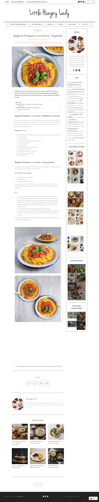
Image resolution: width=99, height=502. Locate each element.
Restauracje (72, 24)
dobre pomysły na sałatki (74, 100)
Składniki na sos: (21, 105)
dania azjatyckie (73, 82)
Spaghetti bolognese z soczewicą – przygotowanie (27, 107)
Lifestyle (85, 24)
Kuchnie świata (37, 24)
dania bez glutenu (19, 42)
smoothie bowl (70, 133)
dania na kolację (32, 366)
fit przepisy (49, 366)
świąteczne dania (71, 140)
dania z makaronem (78, 98)
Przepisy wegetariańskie (18, 24)
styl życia (75, 133)
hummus (77, 103)
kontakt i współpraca (17, 1)
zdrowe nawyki (80, 138)
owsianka (70, 107)
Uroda (61, 24)
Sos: (18, 110)
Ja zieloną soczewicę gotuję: (23, 109)
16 (81, 318)
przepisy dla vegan (57, 366)
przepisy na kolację (36, 42)
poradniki (71, 112)
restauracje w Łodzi (80, 131)
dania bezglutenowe (22, 366)
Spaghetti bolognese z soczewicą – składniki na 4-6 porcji (29, 104)
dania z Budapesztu (78, 94)
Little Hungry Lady (35, 39)
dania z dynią (73, 96)
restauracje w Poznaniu (80, 126)
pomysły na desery (79, 110)
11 (81, 271)
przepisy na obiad (44, 42)
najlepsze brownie (81, 105)
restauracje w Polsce (71, 126)
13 (72, 271)
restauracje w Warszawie (73, 129)
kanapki (81, 103)
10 (81, 280)
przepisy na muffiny (76, 117)
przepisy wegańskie (52, 42)
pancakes (76, 107)
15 (81, 327)
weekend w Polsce (71, 135)
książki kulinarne (71, 105)
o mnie (7, 1)
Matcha (76, 105)
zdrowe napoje (71, 138)
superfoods (81, 133)
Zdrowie (50, 24)
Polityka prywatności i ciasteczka (37, 1)
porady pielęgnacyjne (78, 112)
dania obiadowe (41, 366)
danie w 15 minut (27, 42)
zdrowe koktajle (78, 135)
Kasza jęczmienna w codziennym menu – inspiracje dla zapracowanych (19, 443)
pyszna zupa (81, 124)
